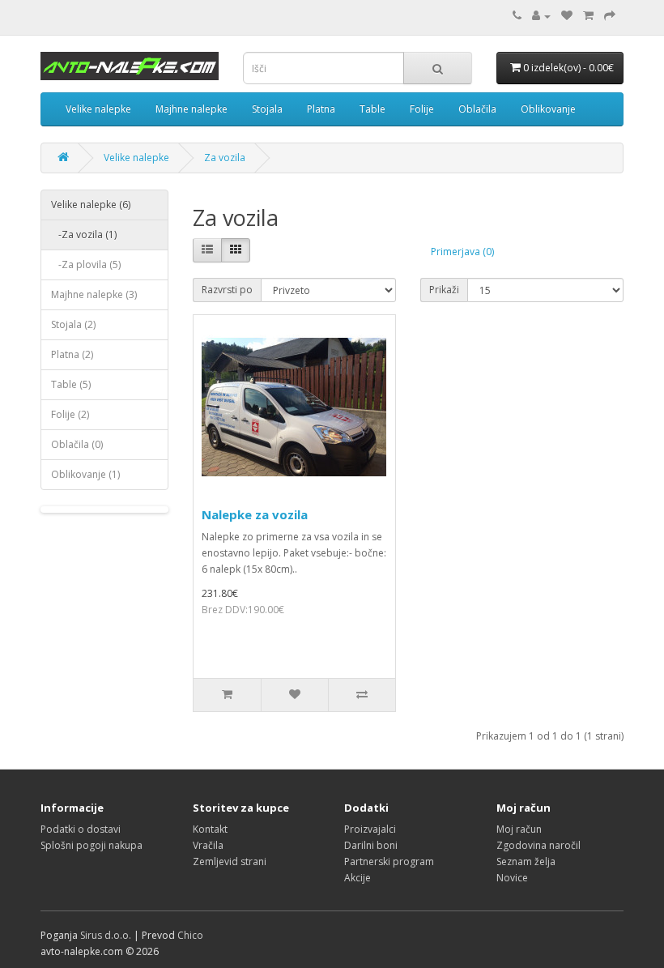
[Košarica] (588, 16)
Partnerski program (389, 861)
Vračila (208, 845)
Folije (422, 109)
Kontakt (210, 829)
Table (372, 109)
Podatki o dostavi (80, 829)
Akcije (357, 878)
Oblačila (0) (77, 444)
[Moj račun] (541, 16)
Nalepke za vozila (255, 514)
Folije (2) (70, 414)
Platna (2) (72, 354)
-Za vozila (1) (84, 234)
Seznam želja (525, 861)
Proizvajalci (370, 829)
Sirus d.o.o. (105, 935)
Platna (321, 109)
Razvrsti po (227, 289)
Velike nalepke (98, 109)
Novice (512, 878)
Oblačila (477, 109)
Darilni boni (371, 845)
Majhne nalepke (191, 109)
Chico (190, 935)
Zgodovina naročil (538, 845)
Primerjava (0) (462, 251)
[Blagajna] (609, 16)
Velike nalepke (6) (90, 204)
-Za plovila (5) (86, 264)
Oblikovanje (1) (85, 474)
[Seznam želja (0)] (566, 16)
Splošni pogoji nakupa (91, 845)
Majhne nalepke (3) (94, 294)
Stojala (267, 109)
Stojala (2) (73, 324)
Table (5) (71, 384)
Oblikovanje (548, 109)
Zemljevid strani (229, 861)
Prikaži (444, 289)
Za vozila (224, 157)
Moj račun (519, 829)
